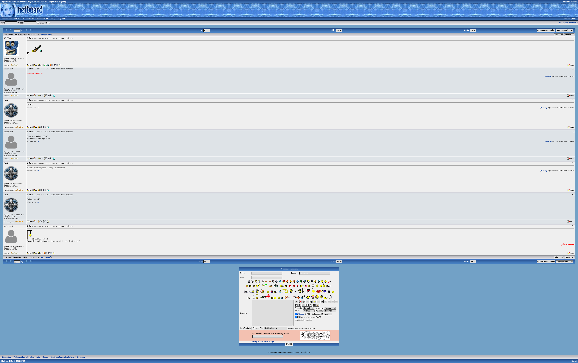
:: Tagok (29, 2)
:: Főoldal (573, 2)
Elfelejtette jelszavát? (568, 23)
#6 (38, 141)
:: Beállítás (21, 2)
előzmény (548, 76)
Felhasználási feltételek (24, 357)
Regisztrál (5, 2)
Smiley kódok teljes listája (263, 342)
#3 (38, 202)
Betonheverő (45, 35)
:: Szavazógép (40, 2)
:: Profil (13, 2)
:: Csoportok (51, 2)
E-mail (575, 361)
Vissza (566, 2)
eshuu (64, 19)
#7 (38, 108)
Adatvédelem (42, 357)
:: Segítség (61, 2)
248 (573, 19)
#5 (38, 171)
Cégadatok (6, 357)
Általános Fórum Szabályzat (63, 357)
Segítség (81, 357)
